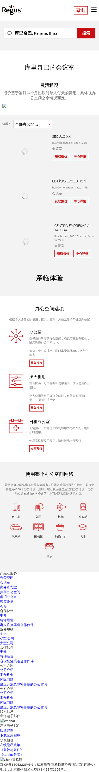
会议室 (5, 582)
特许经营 (6, 620)
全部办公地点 (26, 124)
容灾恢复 (6, 602)
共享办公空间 (10, 592)
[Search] (8, 33)
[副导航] (15, 578)
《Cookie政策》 (12, 755)
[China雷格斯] (12, 6)
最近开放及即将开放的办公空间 (23, 684)
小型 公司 (7, 638)
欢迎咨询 (6, 731)
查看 (5, 124)
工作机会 (6, 675)
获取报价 (61, 156)
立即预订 (36, 448)
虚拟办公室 (8, 597)
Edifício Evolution (69, 181)
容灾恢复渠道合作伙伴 (17, 625)
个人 (3, 633)
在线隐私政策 (10, 745)
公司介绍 (6, 670)
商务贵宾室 (8, 587)
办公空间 (6, 578)
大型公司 (6, 643)
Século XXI (61, 136)
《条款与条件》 (12, 750)
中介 (3, 615)
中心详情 (80, 156)
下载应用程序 (10, 735)
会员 (3, 607)
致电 (80, 10)
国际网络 (6, 680)
